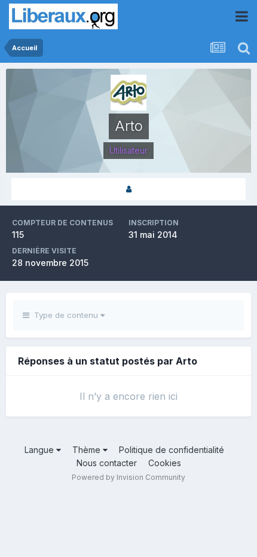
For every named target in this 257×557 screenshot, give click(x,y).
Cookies (164, 463)
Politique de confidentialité (171, 450)
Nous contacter (107, 463)
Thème (87, 450)
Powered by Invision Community (128, 477)
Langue (40, 450)
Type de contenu (64, 315)
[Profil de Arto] (128, 189)
